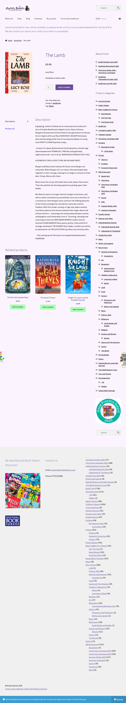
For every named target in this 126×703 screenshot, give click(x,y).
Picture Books (103, 355)
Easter (103, 198)
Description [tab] (10, 121)
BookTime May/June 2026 (108, 62)
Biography (105, 264)
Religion (104, 330)
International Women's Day (109, 269)
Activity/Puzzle (104, 101)
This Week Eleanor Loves (107, 370)
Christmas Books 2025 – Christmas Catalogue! (107, 71)
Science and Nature (108, 334)
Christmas (105, 180)
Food (103, 292)
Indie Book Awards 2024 (110, 227)
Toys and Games (104, 374)
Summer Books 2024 (109, 206)
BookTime (18, 40)
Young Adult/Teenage (106, 391)
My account (51, 18)
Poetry (100, 359)
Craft (103, 287)
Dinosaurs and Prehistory (109, 301)
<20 (102, 382)
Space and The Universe (110, 342)
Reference (105, 319)
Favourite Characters (109, 168)
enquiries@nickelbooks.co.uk (63, 470)
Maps (100, 239)
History (104, 296)
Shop (19, 18)
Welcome (9, 18)
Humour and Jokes (105, 218)
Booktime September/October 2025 (108, 78)
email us (61, 27)
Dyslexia (101, 143)
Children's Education (109, 275)
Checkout (38, 18)
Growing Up (108, 256)
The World (105, 351)
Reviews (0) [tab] (10, 128)
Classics (104, 159)
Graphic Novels (104, 214)
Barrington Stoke (107, 147)
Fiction (101, 155)
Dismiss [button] (120, 699)
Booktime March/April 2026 (108, 66)
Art (102, 260)
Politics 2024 (106, 315)
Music (103, 311)
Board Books (106, 114)
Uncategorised (104, 378)
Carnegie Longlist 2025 (107, 130)
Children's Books (104, 134)
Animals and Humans (109, 252)
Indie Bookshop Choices (107, 223)
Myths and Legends (105, 243)
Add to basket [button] (17, 307)
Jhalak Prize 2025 (105, 235)
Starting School (107, 122)
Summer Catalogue (108, 210)
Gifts (103, 202)
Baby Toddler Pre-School (107, 110)
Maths (106, 283)
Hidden (104, 386)
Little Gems (108, 151)
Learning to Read (110, 279)
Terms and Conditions (69, 18)
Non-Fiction (103, 248)
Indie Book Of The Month (110, 231)
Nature (106, 338)
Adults (51, 106)
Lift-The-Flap (106, 118)
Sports (103, 346)
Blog (28, 18)
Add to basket (64, 87)
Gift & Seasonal (104, 172)
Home (10, 40)
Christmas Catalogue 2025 (108, 139)
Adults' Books (103, 105)
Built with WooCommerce (36, 689)
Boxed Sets (105, 176)
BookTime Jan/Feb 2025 (107, 83)
